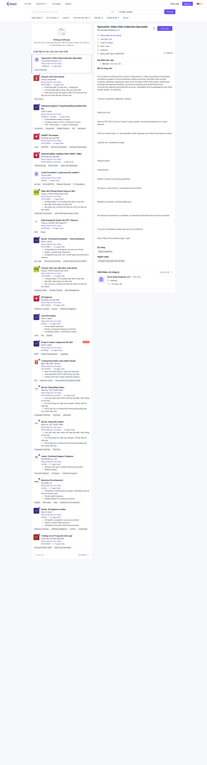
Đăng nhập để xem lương (51, 63)
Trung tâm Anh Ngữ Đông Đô (52, 538)
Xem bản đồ (115, 64)
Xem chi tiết (164, 272)
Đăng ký (187, 4)
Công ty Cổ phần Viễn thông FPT (54, 223)
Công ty (68, 4)
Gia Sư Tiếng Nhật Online (52, 387)
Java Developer (48, 316)
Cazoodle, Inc (46, 483)
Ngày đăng (36, 18)
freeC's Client (46, 111)
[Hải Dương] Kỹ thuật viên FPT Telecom (59, 220)
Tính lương (56, 4)
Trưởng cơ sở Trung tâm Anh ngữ (56, 536)
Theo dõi (136, 277)
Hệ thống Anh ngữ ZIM (50, 138)
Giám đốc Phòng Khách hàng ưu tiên (58, 191)
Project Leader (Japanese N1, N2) (57, 342)
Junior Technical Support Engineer (57, 456)
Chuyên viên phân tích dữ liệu (111, 261)
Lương (64, 18)
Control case (46, 175)
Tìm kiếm (169, 12)
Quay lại (40, 555)
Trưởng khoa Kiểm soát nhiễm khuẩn (58, 361)
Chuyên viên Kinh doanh (52, 76)
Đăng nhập (175, 4)
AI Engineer (46, 297)
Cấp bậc (97, 18)
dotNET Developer (50, 135)
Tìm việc (27, 4)
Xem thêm (82, 555)
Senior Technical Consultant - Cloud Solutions (62, 239)
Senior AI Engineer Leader (53, 509)
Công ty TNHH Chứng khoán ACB (54, 194)
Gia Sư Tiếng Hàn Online (52, 422)
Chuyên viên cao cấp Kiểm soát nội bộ (59, 268)
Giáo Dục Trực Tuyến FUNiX (52, 390)
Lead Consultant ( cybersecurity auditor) (60, 172)
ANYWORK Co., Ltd (49, 459)
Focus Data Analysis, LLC (51, 61)
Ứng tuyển (165, 28)
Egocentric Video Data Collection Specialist (62, 58)
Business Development (52, 480)
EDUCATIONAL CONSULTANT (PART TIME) (61, 154)
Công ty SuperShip (48, 79)
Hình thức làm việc (81, 18)
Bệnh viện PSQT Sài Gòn (50, 364)
